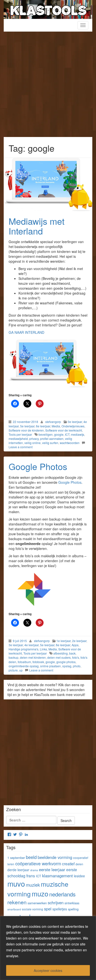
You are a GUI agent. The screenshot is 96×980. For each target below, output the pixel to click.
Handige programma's (23, 649)
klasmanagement (57, 876)
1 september (16, 857)
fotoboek (38, 662)
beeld (31, 857)
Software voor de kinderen (26, 430)
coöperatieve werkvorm (38, 863)
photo (76, 666)
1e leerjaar (63, 641)
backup (13, 657)
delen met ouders (59, 657)
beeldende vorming (55, 857)
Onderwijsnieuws (73, 426)
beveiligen (46, 434)
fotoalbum (24, 662)
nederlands (62, 894)
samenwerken (37, 903)
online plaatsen (50, 666)
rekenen (17, 902)
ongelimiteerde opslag (24, 666)
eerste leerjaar (52, 869)
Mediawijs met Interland (36, 226)
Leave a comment (20, 447)
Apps (75, 645)
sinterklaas (71, 903)
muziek (33, 884)
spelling (73, 909)
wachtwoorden (70, 443)
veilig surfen (50, 443)
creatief (68, 863)
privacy (34, 438)
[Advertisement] (48, 87)
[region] (48, 948)
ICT (67, 434)
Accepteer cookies (48, 970)
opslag (66, 666)
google (59, 434)
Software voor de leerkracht (63, 430)
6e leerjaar (43, 426)
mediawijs (77, 434)
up (21, 670)
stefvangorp (53, 422)
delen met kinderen (33, 657)
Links (43, 649)
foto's (75, 657)
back (72, 653)
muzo (40, 893)
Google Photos (38, 466)
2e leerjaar (79, 641)
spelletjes (59, 908)
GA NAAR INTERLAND (26, 332)
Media (56, 426)
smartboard (14, 909)
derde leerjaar (18, 869)
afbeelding (60, 653)
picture (13, 670)
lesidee (79, 875)
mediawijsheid (18, 438)
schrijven (56, 903)
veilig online (32, 443)
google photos (66, 662)
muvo (16, 883)
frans (30, 875)
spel (47, 909)
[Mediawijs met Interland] (48, 184)
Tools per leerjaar (20, 434)
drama (34, 870)
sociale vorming (32, 909)
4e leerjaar (31, 645)
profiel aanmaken (52, 438)
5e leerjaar (27, 426)
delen (79, 864)
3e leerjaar (75, 422)
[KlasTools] (48, 8)
